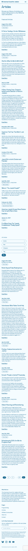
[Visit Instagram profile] (6, 542)
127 (19, 477)
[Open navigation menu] (25, 1)
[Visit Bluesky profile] (3, 542)
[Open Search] (4, 255)
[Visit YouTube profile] (13, 542)
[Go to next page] (23, 477)
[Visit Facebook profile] (10, 542)
